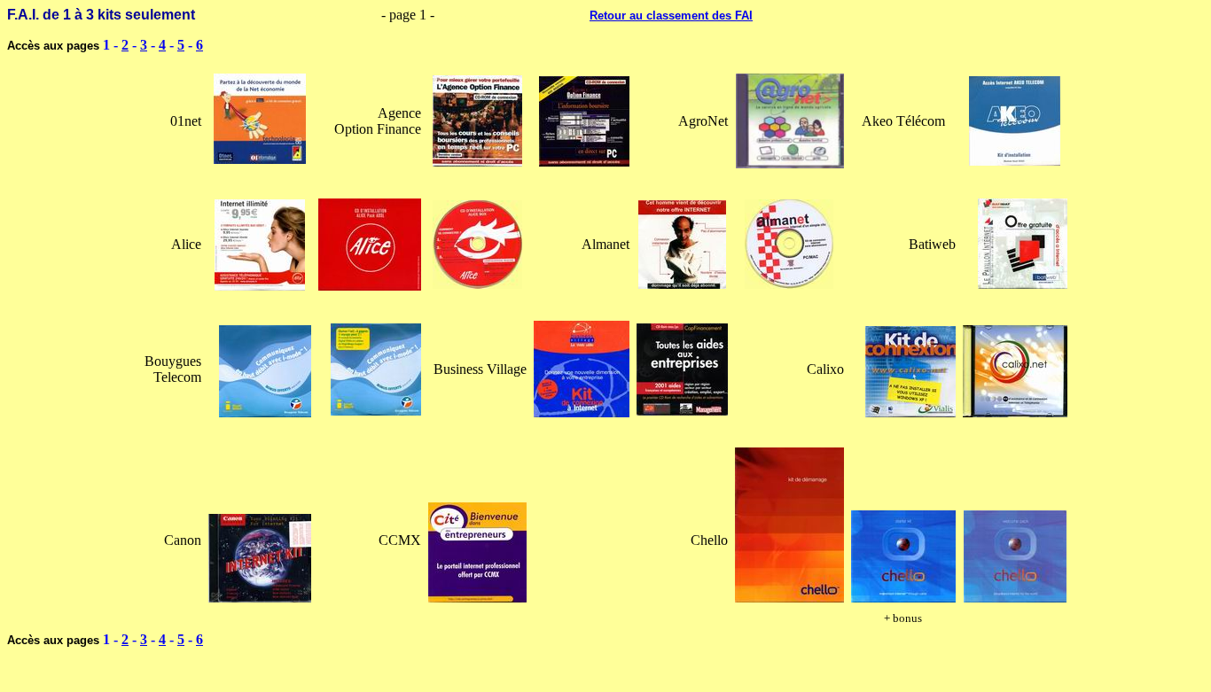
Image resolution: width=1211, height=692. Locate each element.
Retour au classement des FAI (671, 15)
